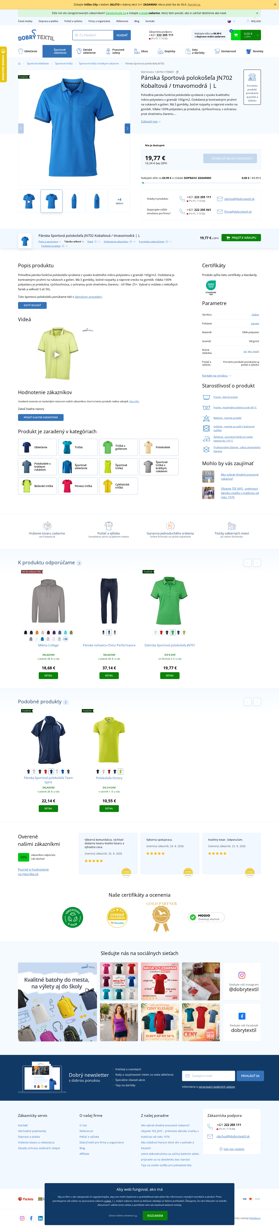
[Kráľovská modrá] (59, 632)
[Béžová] (42, 632)
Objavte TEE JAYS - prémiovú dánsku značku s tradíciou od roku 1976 (240, 493)
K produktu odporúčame (153, 241)
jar (245, 351)
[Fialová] (54, 632)
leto (250, 351)
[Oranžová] (37, 632)
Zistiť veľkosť (32, 305)
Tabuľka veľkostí (72, 241)
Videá (91, 241)
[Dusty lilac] (31, 639)
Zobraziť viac (149, 121)
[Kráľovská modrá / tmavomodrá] (62, 771)
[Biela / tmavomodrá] (57, 771)
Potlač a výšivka (73, 21)
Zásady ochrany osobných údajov (39, 1148)
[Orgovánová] (48, 639)
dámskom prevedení (88, 297)
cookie (107, 1200)
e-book (143, 13)
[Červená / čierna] (161, 632)
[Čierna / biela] (28, 771)
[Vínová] (48, 632)
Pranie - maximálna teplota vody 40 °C (235, 407)
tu (136, 1215)
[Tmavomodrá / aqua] (178, 632)
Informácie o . (209, 1087)
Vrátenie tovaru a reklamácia (36, 1142)
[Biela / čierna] (155, 632)
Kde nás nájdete (234, 1149)
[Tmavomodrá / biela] (51, 771)
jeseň (256, 351)
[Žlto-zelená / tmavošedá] (184, 632)
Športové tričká (64, 63)
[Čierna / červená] (167, 632)
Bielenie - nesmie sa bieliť (227, 418)
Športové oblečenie (38, 63)
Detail (48, 675)
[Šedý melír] (59, 639)
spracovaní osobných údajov (217, 1087)
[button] (127, 128)
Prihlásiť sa (250, 1076)
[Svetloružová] (53, 639)
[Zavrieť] (275, 4)
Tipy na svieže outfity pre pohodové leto (166, 1165)
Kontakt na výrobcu (215, 375)
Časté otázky (25, 21)
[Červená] (109, 771)
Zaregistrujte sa (116, 13)
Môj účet (256, 21)
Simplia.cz (254, 1218)
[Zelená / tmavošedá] (172, 632)
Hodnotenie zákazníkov (117, 241)
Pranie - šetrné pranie (226, 397)
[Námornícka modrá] (109, 632)
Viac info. (134, 401)
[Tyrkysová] (65, 632)
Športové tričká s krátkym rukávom (99, 63)
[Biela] (103, 771)
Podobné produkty (52, 245)
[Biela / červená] (34, 771)
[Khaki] (71, 632)
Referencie (122, 21)
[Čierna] (25, 632)
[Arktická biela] (36, 639)
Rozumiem (155, 1216)
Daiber (255, 314)
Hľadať (122, 35)
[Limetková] (120, 771)
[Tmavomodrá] (31, 632)
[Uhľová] (114, 632)
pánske (255, 323)
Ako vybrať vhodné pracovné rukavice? (165, 1125)
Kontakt (150, 21)
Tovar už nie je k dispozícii (231, 158)
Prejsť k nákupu (243, 238)
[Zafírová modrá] (42, 639)
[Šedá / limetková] (68, 771)
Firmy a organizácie (99, 21)
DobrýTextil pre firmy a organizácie (102, 1142)
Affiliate (84, 1154)
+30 (65, 639)
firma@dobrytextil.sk (238, 211)
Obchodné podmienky (32, 1131)
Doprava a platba (48, 21)
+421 (161, 35)
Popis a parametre (48, 241)
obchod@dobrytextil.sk (239, 199)
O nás (83, 1125)
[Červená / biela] (45, 771)
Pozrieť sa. (194, 4)
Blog (136, 21)
